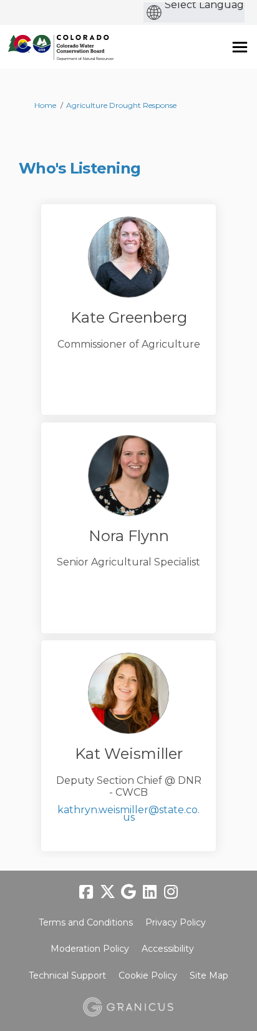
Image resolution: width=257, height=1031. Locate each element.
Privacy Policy (175, 922)
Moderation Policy (90, 948)
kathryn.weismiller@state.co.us (128, 813)
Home (45, 105)
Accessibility (168, 948)
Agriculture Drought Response (121, 105)
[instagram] (170, 892)
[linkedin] (149, 892)
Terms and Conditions (86, 922)
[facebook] (86, 892)
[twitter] (107, 892)
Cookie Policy (148, 975)
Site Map (209, 975)
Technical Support (67, 975)
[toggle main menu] (240, 47)
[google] (128, 892)
